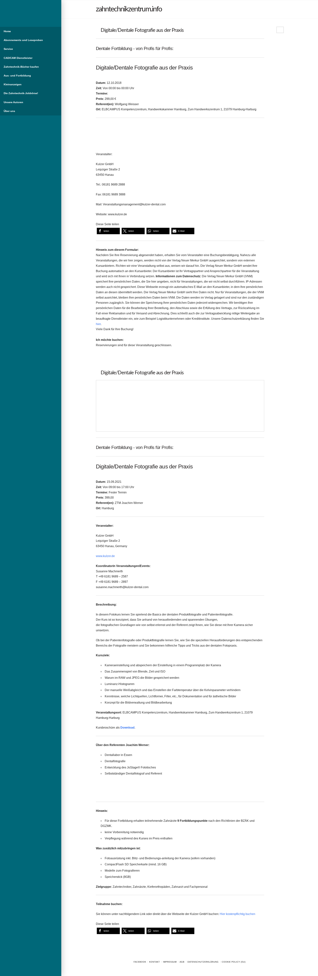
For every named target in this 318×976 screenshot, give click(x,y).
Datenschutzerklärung (203, 962)
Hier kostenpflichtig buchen (237, 914)
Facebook (140, 962)
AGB (182, 962)
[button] (108, 231)
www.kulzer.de (105, 556)
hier (98, 324)
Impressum (170, 962)
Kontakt (154, 962)
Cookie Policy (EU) (234, 962)
